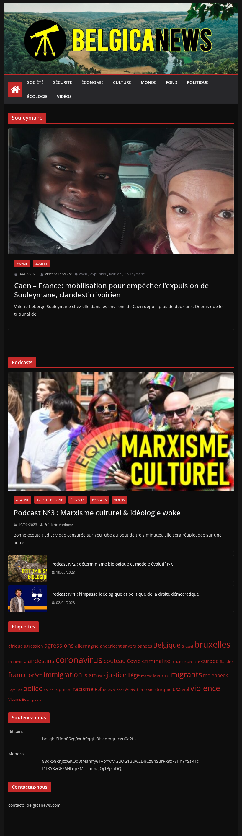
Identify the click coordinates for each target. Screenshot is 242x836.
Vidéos (64, 96)
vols (38, 699)
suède (117, 690)
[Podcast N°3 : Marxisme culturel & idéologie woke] (120, 431)
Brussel (187, 646)
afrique (15, 646)
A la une (22, 500)
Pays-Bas (15, 689)
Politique (197, 82)
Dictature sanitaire (185, 662)
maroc (146, 675)
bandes (144, 646)
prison (65, 689)
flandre (226, 661)
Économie (92, 82)
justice (116, 674)
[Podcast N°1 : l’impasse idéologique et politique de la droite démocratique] (27, 598)
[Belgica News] (121, 7)
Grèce (35, 675)
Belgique (167, 645)
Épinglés (77, 500)
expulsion (98, 273)
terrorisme (146, 689)
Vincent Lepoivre (58, 273)
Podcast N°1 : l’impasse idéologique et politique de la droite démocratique (125, 594)
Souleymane (135, 273)
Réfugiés (103, 689)
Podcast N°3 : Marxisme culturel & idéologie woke (97, 512)
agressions (59, 645)
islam (90, 675)
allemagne (87, 645)
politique (51, 689)
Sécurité (62, 82)
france (17, 674)
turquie (164, 689)
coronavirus (78, 659)
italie (101, 676)
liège (133, 675)
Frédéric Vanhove (58, 524)
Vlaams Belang (21, 699)
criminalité (156, 661)
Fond (171, 82)
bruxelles (212, 644)
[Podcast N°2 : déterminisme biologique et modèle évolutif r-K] (27, 568)
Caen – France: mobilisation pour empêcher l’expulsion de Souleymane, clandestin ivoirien (111, 290)
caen (83, 273)
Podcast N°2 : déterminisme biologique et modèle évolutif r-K (112, 564)
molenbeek (215, 675)
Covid (134, 660)
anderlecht (111, 646)
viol (185, 689)
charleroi (15, 661)
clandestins (38, 660)
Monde (148, 82)
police (32, 688)
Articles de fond (50, 500)
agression (33, 646)
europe (210, 660)
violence (205, 688)
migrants (186, 674)
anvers (129, 646)
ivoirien (115, 273)
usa (177, 689)
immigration (63, 674)
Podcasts (99, 500)
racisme (83, 688)
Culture (122, 82)
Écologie (37, 96)
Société (35, 82)
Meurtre (161, 675)
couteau (115, 661)
